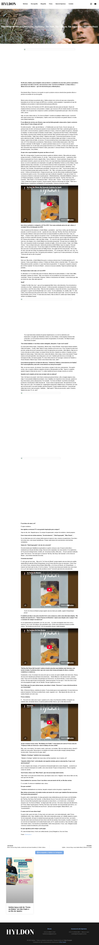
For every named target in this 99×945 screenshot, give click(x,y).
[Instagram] (91, 4)
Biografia (43, 4)
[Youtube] (95, 4)
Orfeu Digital (62, 942)
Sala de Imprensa (61, 4)
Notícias (25, 4)
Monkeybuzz (28, 834)
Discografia (34, 4)
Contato (71, 4)
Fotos (50, 4)
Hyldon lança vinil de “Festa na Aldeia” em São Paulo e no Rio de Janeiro (19, 909)
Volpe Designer (68, 940)
